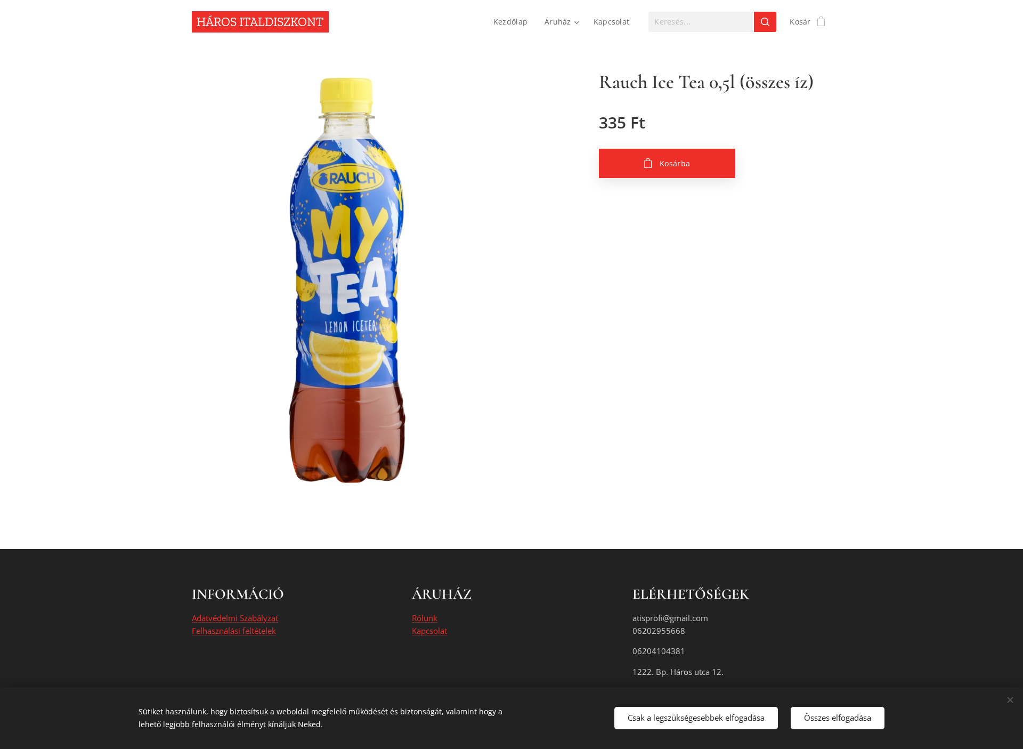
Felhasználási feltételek (234, 630)
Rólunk (424, 618)
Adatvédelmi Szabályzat (235, 618)
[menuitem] (513, 22)
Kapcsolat (429, 630)
